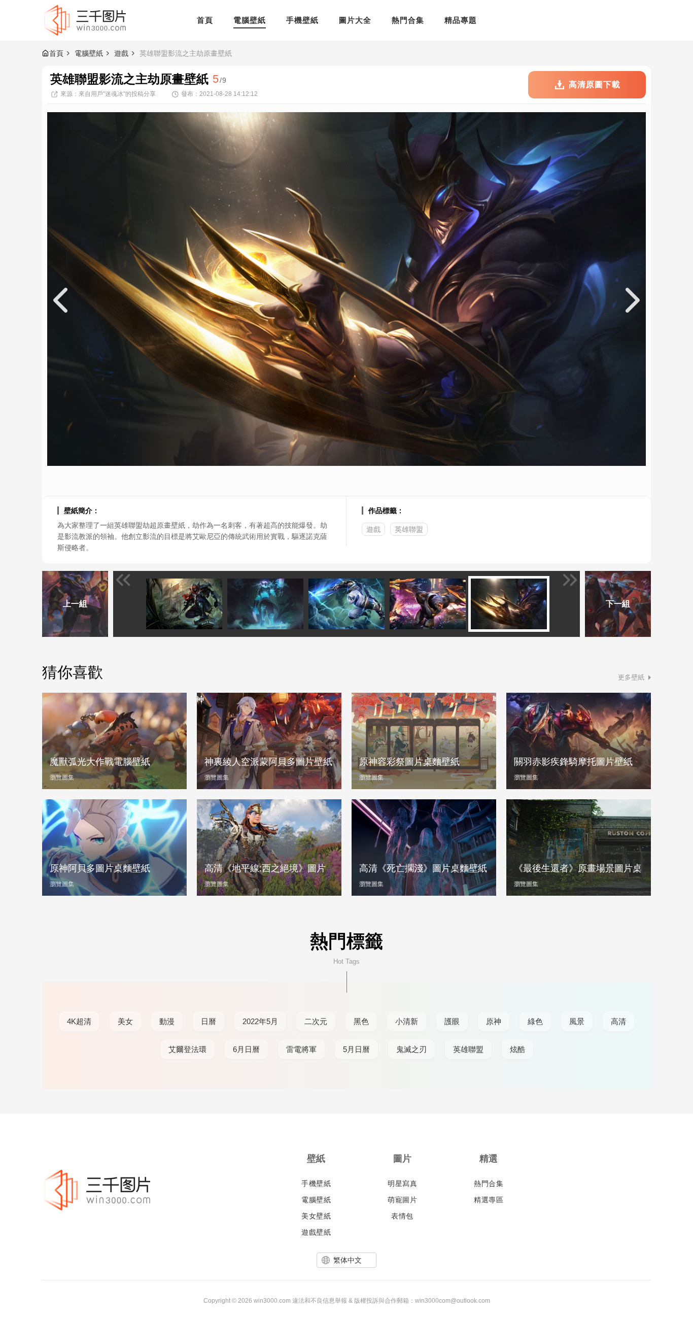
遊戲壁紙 (316, 1232)
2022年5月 (260, 1021)
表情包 (402, 1216)
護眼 (452, 1021)
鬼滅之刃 (411, 1049)
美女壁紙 (316, 1216)
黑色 (361, 1021)
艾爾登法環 (187, 1049)
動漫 (167, 1021)
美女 (125, 1021)
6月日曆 (246, 1049)
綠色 (535, 1021)
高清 (618, 1021)
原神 (493, 1021)
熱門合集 (488, 1183)
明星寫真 (402, 1183)
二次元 (315, 1021)
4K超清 (79, 1021)
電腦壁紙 (89, 53)
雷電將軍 (301, 1049)
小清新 (406, 1021)
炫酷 (517, 1049)
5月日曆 (356, 1049)
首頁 (56, 53)
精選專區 (488, 1200)
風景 (576, 1021)
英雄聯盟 (409, 529)
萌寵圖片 (402, 1200)
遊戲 (121, 53)
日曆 (208, 1021)
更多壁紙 (631, 677)
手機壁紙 (316, 1183)
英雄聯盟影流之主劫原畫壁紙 (186, 53)
